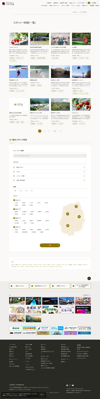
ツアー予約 (27, 358)
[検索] (89, 3)
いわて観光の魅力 (13, 346)
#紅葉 (16, 264)
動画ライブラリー (44, 365)
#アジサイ (40, 264)
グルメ (18, 171)
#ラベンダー (22, 266)
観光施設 (12, 58)
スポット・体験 (65, 5)
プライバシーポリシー (14, 395)
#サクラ (12, 264)
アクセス (78, 5)
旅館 (22, 122)
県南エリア (11, 351)
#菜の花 (80, 264)
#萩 (56, 266)
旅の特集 (11, 361)
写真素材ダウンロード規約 (46, 363)
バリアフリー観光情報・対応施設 (48, 367)
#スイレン (53, 264)
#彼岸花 (70, 264)
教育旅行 (49, 3)
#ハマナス (60, 266)
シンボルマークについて (54, 392)
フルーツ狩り (12, 60)
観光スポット (20, 167)
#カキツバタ (52, 266)
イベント (73, 5)
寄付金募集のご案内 (65, 356)
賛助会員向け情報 (65, 349)
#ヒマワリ (30, 264)
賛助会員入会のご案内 (66, 351)
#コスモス (58, 264)
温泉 (17, 122)
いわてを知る (44, 5)
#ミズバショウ (24, 264)
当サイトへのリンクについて (83, 351)
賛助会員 (56, 3)
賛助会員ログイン (65, 346)
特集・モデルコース (54, 5)
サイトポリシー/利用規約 (82, 353)
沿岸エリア (11, 353)
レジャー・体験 (20, 176)
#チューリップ (46, 266)
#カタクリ (75, 264)
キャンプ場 (81, 58)
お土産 (80, 90)
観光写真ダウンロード (45, 361)
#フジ (18, 266)
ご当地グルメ (75, 93)
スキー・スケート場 (20, 90)
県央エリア (11, 349)
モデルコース (12, 363)
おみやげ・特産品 (29, 356)
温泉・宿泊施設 (21, 180)
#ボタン (49, 264)
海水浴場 (39, 85)
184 (55, 131)
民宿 (87, 58)
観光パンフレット (44, 358)
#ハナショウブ (32, 266)
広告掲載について (87, 295)
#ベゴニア (35, 264)
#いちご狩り (13, 266)
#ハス (67, 264)
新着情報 (92, 5)
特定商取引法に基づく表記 (82, 355)
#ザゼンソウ (85, 264)
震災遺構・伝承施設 (41, 58)
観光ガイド (85, 5)
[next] (60, 131)
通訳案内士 (43, 349)
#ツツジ (63, 264)
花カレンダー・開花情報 (14, 366)
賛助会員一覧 (64, 353)
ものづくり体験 (55, 58)
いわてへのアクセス (29, 367)
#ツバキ (44, 264)
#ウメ (27, 266)
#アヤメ (37, 266)
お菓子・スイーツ (20, 58)
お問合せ (97, 5)
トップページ (75, 12)
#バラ (20, 264)
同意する (42, 394)
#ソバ (41, 266)
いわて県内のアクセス (30, 369)
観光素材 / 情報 (63, 3)
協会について (73, 3)
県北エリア (11, 356)
